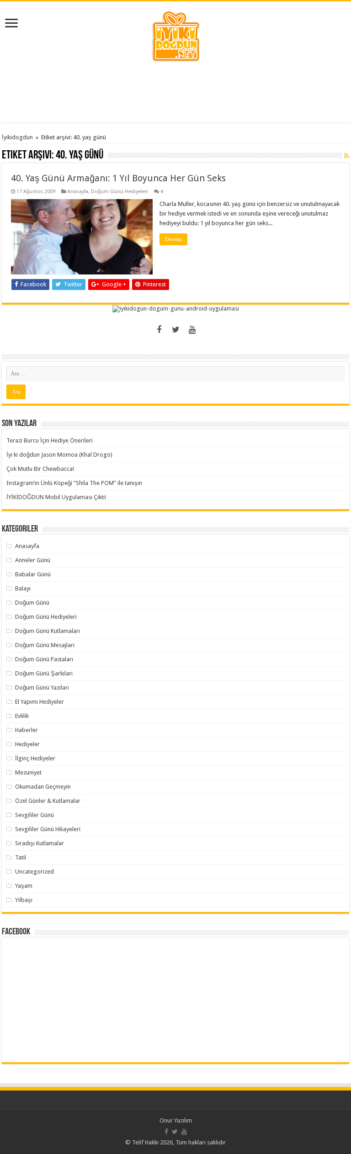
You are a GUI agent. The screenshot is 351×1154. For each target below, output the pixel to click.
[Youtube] (192, 329)
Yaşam (23, 885)
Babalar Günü (33, 574)
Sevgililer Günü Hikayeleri (47, 829)
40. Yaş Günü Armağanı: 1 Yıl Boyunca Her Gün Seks (118, 178)
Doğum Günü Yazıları (42, 687)
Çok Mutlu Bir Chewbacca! (40, 468)
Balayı (23, 588)
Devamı (173, 239)
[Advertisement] (175, 92)
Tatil (20, 857)
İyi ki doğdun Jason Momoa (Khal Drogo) (59, 454)
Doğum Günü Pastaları (44, 659)
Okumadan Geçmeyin (43, 786)
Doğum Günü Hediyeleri (119, 192)
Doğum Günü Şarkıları (44, 673)
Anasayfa (77, 192)
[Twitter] (175, 329)
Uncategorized (34, 871)
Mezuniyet (28, 772)
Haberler (26, 730)
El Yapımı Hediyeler (39, 701)
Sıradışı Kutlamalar (39, 843)
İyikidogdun (17, 137)
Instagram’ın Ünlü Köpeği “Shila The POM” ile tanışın (74, 483)
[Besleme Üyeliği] (346, 155)
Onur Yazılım (176, 1120)
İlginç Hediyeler (35, 758)
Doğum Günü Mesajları (44, 645)
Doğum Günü (32, 602)
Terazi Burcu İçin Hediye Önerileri (49, 440)
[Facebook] (159, 329)
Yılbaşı (23, 899)
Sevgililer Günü (34, 814)
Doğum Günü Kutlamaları (47, 630)
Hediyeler (27, 744)
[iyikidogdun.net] (175, 35)
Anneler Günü (32, 560)
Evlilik (22, 715)
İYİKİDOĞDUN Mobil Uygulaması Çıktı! (56, 497)
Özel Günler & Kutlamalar (47, 800)
